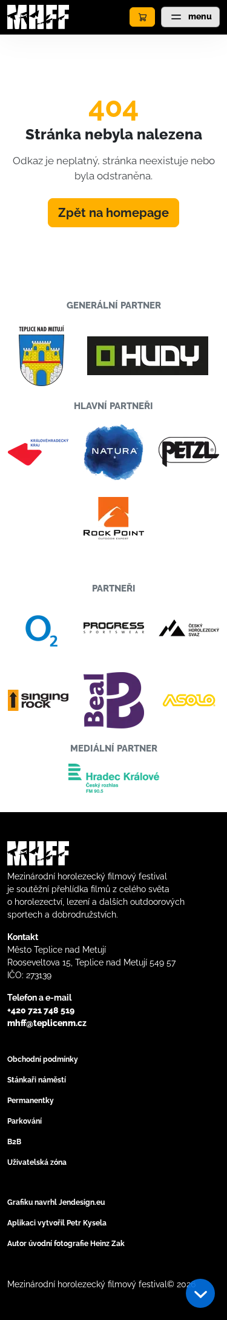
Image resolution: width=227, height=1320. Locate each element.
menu (199, 16)
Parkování (24, 1121)
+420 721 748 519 (40, 1010)
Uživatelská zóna (37, 1162)
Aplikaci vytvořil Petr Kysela (57, 1223)
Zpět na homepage (113, 212)
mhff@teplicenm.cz (47, 1023)
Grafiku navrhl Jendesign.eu (56, 1202)
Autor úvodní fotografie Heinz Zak (66, 1243)
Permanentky (30, 1100)
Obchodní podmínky (42, 1059)
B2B (14, 1142)
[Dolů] (200, 1293)
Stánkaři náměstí (36, 1080)
